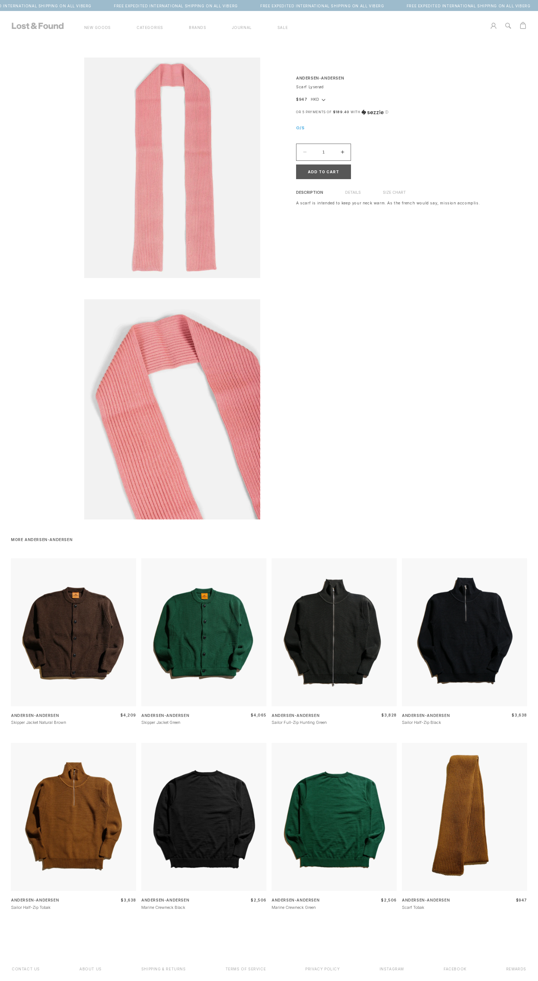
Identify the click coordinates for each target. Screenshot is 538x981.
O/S (300, 127)
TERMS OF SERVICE (245, 969)
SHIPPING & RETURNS (163, 969)
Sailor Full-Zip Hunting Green (299, 722)
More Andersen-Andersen (41, 539)
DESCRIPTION (309, 192)
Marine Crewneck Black (163, 907)
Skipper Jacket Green (160, 722)
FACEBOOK (455, 969)
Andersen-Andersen (320, 78)
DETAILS (353, 192)
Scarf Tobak (413, 907)
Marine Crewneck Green (294, 907)
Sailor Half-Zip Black (421, 722)
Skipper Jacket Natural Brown (38, 722)
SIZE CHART (394, 192)
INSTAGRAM (392, 969)
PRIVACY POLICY (322, 969)
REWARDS (516, 969)
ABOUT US (90, 969)
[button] (150, 27)
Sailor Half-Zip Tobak (31, 907)
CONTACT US (26, 969)
